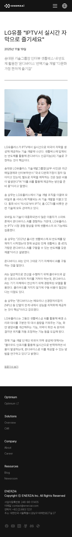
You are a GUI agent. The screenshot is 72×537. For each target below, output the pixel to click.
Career (8, 453)
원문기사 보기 (11, 366)
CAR (6, 428)
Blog (7, 472)
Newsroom (11, 478)
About (7, 447)
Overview (10, 422)
